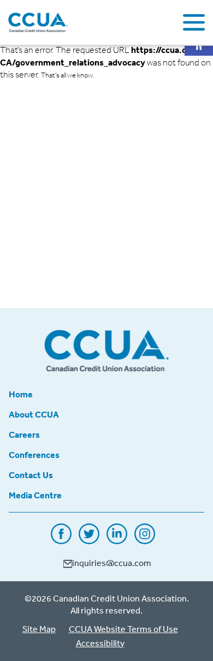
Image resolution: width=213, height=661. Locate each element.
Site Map (39, 628)
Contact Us (31, 474)
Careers (24, 434)
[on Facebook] (61, 540)
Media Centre (35, 495)
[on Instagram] (144, 540)
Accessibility (100, 643)
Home (21, 394)
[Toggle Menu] (194, 22)
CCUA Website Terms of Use (123, 628)
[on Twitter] (89, 540)
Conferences (34, 454)
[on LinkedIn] (116, 540)
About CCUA (34, 414)
